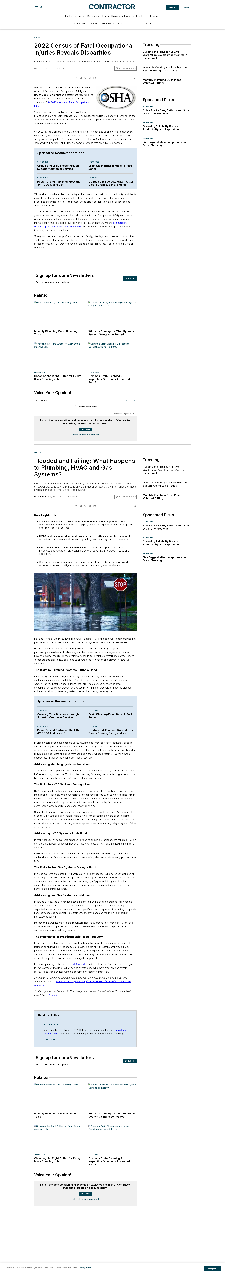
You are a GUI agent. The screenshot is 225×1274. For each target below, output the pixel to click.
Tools (148, 24)
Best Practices (41, 453)
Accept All (212, 1269)
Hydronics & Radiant (113, 24)
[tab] (41, 401)
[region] (85, 407)
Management (80, 24)
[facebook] (76, 78)
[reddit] (90, 78)
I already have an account (85, 434)
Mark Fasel (40, 496)
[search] (41, 7)
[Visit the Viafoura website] (129, 414)
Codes (94, 24)
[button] (36, 7)
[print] (135, 78)
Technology (134, 24)
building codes (78, 964)
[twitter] (85, 78)
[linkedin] (80, 78)
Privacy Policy (85, 1268)
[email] (94, 78)
